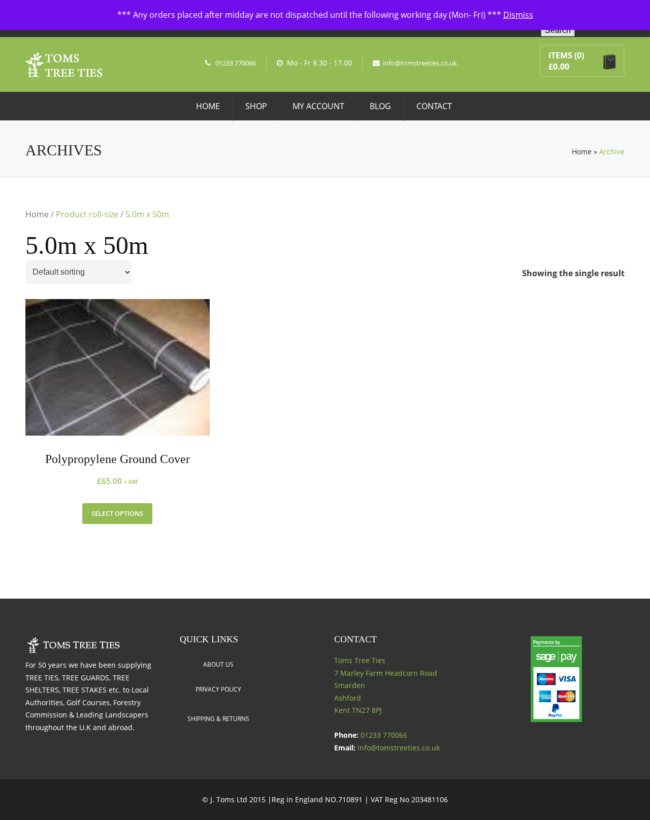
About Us (218, 664)
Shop (256, 106)
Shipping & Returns (218, 718)
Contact (434, 106)
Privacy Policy (218, 689)
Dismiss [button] (518, 14)
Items (560, 55)
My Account (318, 106)
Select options (117, 513)
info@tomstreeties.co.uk (420, 63)
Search (558, 30)
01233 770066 (235, 63)
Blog (380, 106)
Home (208, 106)
